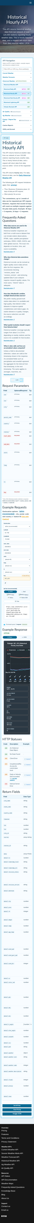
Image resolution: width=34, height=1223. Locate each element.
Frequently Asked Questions (12, 1187)
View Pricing (17, 1109)
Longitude (6, 536)
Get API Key (17, 1105)
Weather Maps (7, 1183)
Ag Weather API (7, 1164)
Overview (4, 1128)
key (5, 575)
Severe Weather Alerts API (12, 1153)
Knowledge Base (8, 1191)
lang (5, 562)
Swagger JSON (17, 1113)
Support (4, 1203)
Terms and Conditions (10, 1138)
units (5, 556)
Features (5, 1134)
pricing (13, 185)
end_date (6, 550)
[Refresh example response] (5, 583)
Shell (24, 591)
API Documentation (9, 1180)
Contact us (5, 1206)
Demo (10, 637)
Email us (4, 1210)
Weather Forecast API (10, 1157)
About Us (5, 1198)
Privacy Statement (8, 1142)
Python (11, 597)
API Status (5, 1176)
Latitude (6, 530)
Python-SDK (24, 597)
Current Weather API (9, 1150)
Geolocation (7, 523)
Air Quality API (7, 1168)
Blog (3, 1195)
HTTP (11, 591)
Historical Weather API (10, 1161)
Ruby (12, 594)
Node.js (26, 594)
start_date (6, 543)
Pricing (4, 1131)
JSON (25, 637)
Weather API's (6, 1147)
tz (4, 569)
